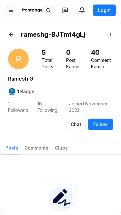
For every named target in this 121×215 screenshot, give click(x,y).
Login (104, 10)
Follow (100, 124)
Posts (11, 148)
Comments (36, 148)
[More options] (110, 34)
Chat (76, 124)
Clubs (61, 148)
